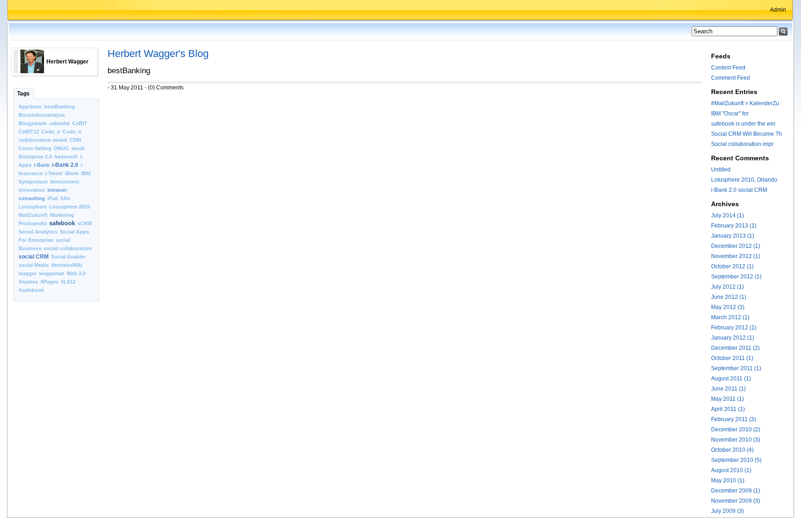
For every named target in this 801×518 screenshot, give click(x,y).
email (77, 148)
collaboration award (43, 140)
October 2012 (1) (732, 266)
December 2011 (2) (735, 348)
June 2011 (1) (728, 388)
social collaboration (68, 248)
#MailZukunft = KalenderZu (745, 103)
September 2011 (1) (736, 368)
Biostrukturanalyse (42, 115)
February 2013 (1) (733, 225)
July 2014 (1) (727, 215)
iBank (72, 173)
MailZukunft (33, 215)
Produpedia (33, 223)
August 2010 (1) (731, 470)
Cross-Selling (35, 148)
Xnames (28, 281)
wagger (28, 273)
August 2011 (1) (731, 378)
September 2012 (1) (736, 276)
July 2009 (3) (727, 511)
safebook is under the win (743, 123)
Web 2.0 (76, 273)
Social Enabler (68, 256)
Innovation (32, 190)
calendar (59, 123)
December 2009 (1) (735, 490)
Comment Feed (730, 78)
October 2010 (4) (732, 450)
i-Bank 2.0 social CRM (739, 190)
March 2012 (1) (730, 317)
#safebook (31, 290)
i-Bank (42, 165)
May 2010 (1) (727, 480)
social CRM (34, 256)
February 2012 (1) (733, 327)
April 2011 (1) (728, 409)
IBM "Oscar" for (730, 113)
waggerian (51, 273)
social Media (34, 265)
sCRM (84, 223)
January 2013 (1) (732, 236)
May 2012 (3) (727, 307)
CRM (75, 140)
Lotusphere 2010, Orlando (744, 180)
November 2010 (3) (735, 439)
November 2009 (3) (735, 501)
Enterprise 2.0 (35, 156)
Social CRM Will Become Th (746, 134)
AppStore (30, 106)
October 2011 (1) (732, 358)
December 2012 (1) (735, 246)
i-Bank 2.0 (65, 165)
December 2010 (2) (735, 429)
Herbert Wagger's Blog (158, 53)
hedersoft (66, 156)
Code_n (50, 131)
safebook (62, 223)
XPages (49, 281)
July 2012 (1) (727, 287)
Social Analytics (38, 231)
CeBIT (79, 123)
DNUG (61, 148)
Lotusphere (33, 206)
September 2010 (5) (736, 460)
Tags (23, 93)
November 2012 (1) (735, 256)
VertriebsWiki (67, 265)
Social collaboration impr (742, 144)
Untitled (721, 169)
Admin (778, 9)
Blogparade (33, 123)
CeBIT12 (29, 131)
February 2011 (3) (733, 419)
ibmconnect (64, 181)
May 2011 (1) (727, 399)
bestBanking (59, 106)
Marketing (62, 215)
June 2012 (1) (728, 297)
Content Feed (728, 67)
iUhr (65, 198)
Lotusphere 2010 (69, 206)
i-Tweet (54, 173)
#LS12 (68, 281)
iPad (52, 198)
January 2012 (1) (732, 338)
